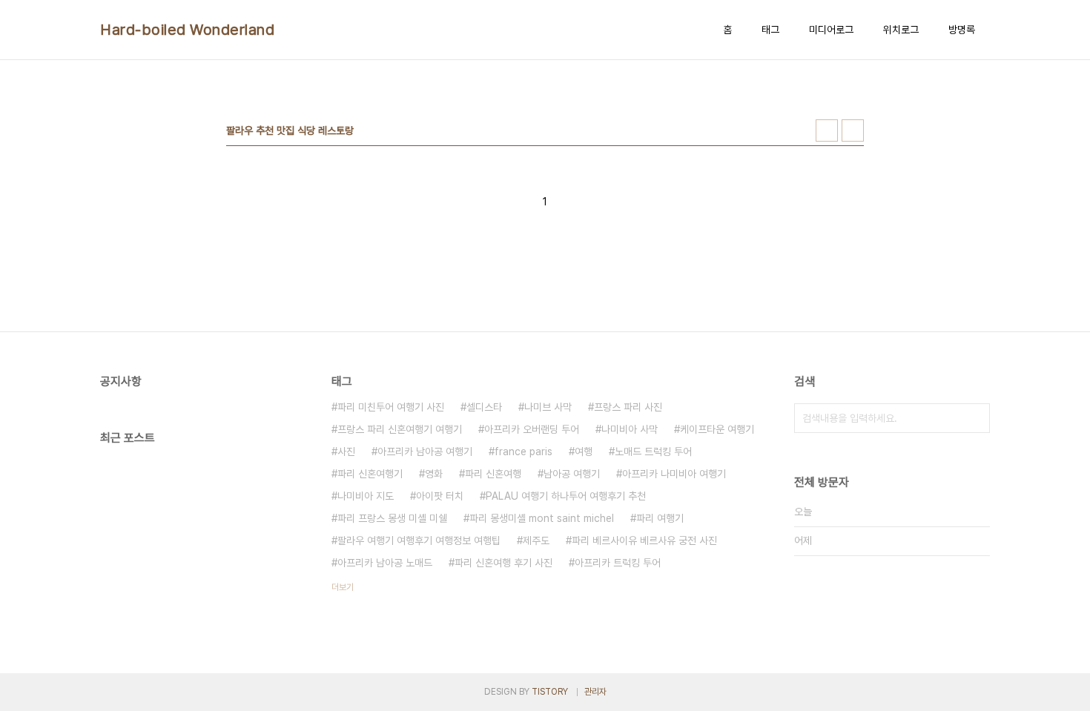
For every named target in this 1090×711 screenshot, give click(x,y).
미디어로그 (831, 30)
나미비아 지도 (365, 496)
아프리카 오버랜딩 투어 (531, 429)
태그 (770, 30)
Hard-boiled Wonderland (187, 30)
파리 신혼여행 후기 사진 (503, 563)
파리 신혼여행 (493, 474)
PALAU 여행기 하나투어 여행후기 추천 (566, 496)
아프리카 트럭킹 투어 (618, 563)
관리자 (595, 692)
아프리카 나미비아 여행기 (674, 474)
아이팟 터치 (439, 496)
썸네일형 (827, 130)
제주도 (536, 540)
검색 (975, 418)
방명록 (961, 30)
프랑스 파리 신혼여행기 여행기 (399, 429)
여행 (583, 451)
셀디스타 (484, 407)
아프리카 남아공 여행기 (424, 451)
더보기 (342, 587)
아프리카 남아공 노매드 (384, 563)
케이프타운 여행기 (717, 429)
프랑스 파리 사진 (628, 407)
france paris (523, 451)
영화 (434, 474)
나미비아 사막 (629, 429)
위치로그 (901, 30)
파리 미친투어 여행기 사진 (390, 407)
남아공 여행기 (572, 474)
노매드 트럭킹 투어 (653, 451)
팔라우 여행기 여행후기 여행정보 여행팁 (419, 540)
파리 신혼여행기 (370, 474)
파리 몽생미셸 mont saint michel (541, 518)
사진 (346, 451)
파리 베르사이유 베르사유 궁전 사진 (644, 540)
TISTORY (550, 692)
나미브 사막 (548, 407)
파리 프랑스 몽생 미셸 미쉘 (392, 518)
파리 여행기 (660, 518)
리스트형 (853, 130)
